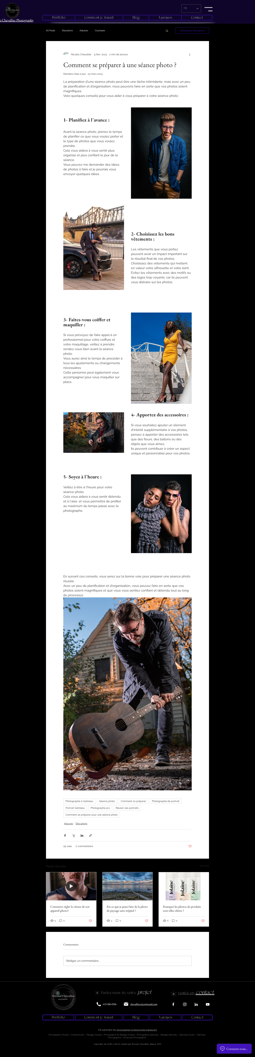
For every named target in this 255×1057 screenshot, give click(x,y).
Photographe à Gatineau (79, 801)
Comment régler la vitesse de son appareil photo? (70, 909)
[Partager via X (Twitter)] (73, 835)
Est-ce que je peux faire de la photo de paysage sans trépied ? (127, 909)
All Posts (50, 30)
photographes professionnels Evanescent (137, 1029)
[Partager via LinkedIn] (82, 835)
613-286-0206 (109, 1004)
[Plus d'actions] (190, 54)
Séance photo (107, 801)
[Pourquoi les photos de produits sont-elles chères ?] (184, 886)
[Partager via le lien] (90, 835)
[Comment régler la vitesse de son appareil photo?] (71, 886)
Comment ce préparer (133, 801)
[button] (208, 9)
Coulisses (100, 30)
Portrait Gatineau (75, 808)
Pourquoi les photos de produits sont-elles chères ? (182, 909)
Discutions (67, 30)
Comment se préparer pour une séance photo (92, 814)
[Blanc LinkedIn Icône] (196, 1004)
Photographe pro (100, 808)
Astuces (84, 30)
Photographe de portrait (165, 801)
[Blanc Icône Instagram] (184, 1004)
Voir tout (204, 865)
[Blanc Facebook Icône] (173, 1004)
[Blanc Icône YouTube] (207, 1004)
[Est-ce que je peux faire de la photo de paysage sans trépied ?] (128, 886)
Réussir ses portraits (127, 808)
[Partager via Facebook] (65, 835)
